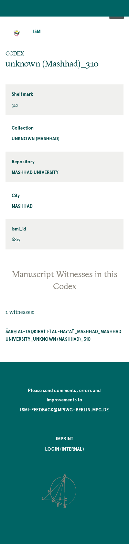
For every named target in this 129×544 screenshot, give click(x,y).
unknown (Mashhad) (36, 138)
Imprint (64, 438)
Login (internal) (64, 448)
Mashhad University (35, 172)
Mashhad (22, 206)
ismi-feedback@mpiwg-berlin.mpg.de (64, 409)
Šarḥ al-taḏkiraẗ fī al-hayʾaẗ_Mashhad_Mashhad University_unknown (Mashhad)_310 (63, 335)
